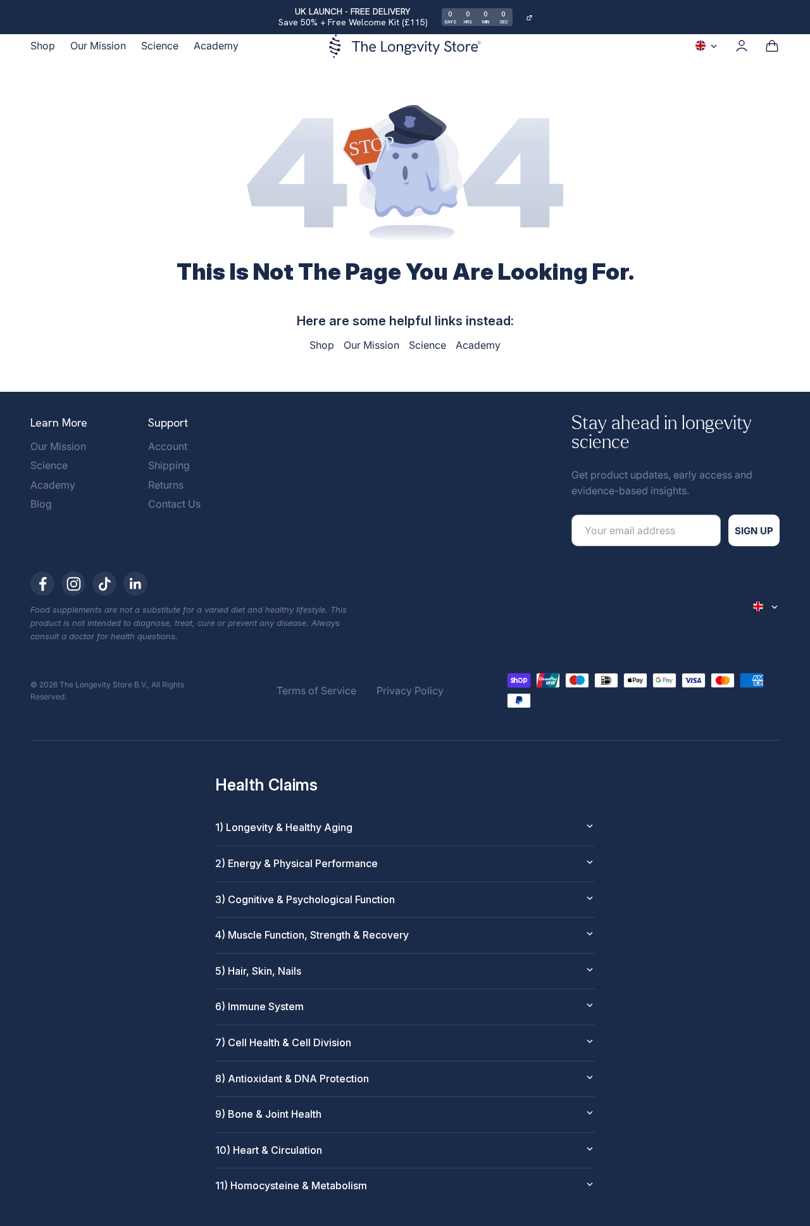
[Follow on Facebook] (42, 584)
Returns (166, 485)
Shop (42, 45)
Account (167, 446)
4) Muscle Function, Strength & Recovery (312, 935)
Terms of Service (316, 690)
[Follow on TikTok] (104, 584)
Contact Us (174, 503)
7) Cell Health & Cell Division (283, 1042)
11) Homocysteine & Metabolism (291, 1185)
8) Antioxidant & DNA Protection (292, 1078)
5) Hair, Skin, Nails (258, 971)
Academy (216, 45)
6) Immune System (259, 1006)
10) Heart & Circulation (268, 1150)
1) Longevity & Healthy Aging (283, 827)
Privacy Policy (410, 690)
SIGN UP (754, 531)
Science (159, 45)
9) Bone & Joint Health (268, 1114)
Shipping (169, 465)
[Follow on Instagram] (73, 584)
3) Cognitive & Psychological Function (305, 899)
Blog (41, 503)
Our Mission (98, 45)
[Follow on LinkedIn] (135, 584)
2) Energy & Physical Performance (296, 863)
